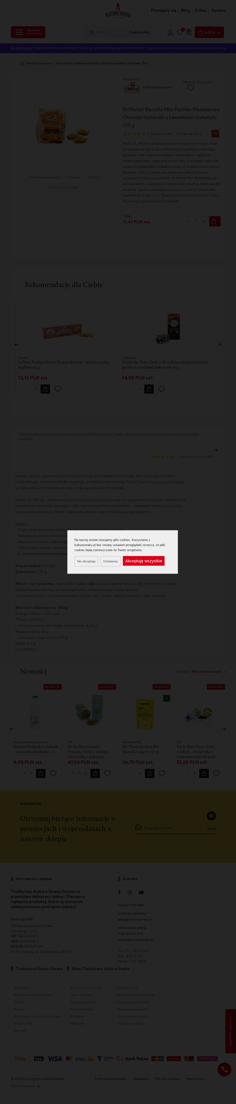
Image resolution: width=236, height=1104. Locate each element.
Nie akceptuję (86, 561)
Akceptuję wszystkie (143, 561)
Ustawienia (110, 561)
